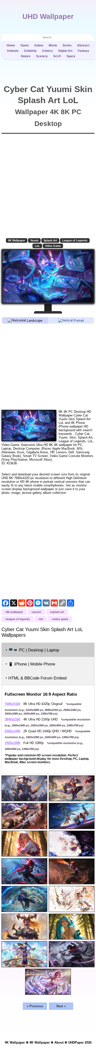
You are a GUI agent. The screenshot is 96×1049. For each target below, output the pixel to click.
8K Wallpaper (16, 240)
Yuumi (34, 240)
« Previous (35, 1006)
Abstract (83, 45)
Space (70, 56)
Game (24, 45)
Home (11, 45)
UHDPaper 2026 (80, 1042)
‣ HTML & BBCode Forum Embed (36, 678)
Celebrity (30, 51)
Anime (38, 45)
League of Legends (74, 240)
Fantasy (83, 51)
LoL (37, 245)
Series (67, 45)
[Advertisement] (48, 366)
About (59, 1042)
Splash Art (50, 240)
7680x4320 (12, 704)
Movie (53, 45)
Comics (47, 51)
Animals (12, 51)
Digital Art (65, 51)
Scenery (42, 56)
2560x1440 (12, 731)
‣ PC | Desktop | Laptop (32, 650)
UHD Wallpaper (48, 16)
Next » (61, 1006)
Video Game (53, 245)
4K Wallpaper (15, 1042)
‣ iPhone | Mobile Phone (30, 664)
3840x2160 (12, 719)
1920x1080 (12, 743)
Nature (26, 56)
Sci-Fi (57, 56)
